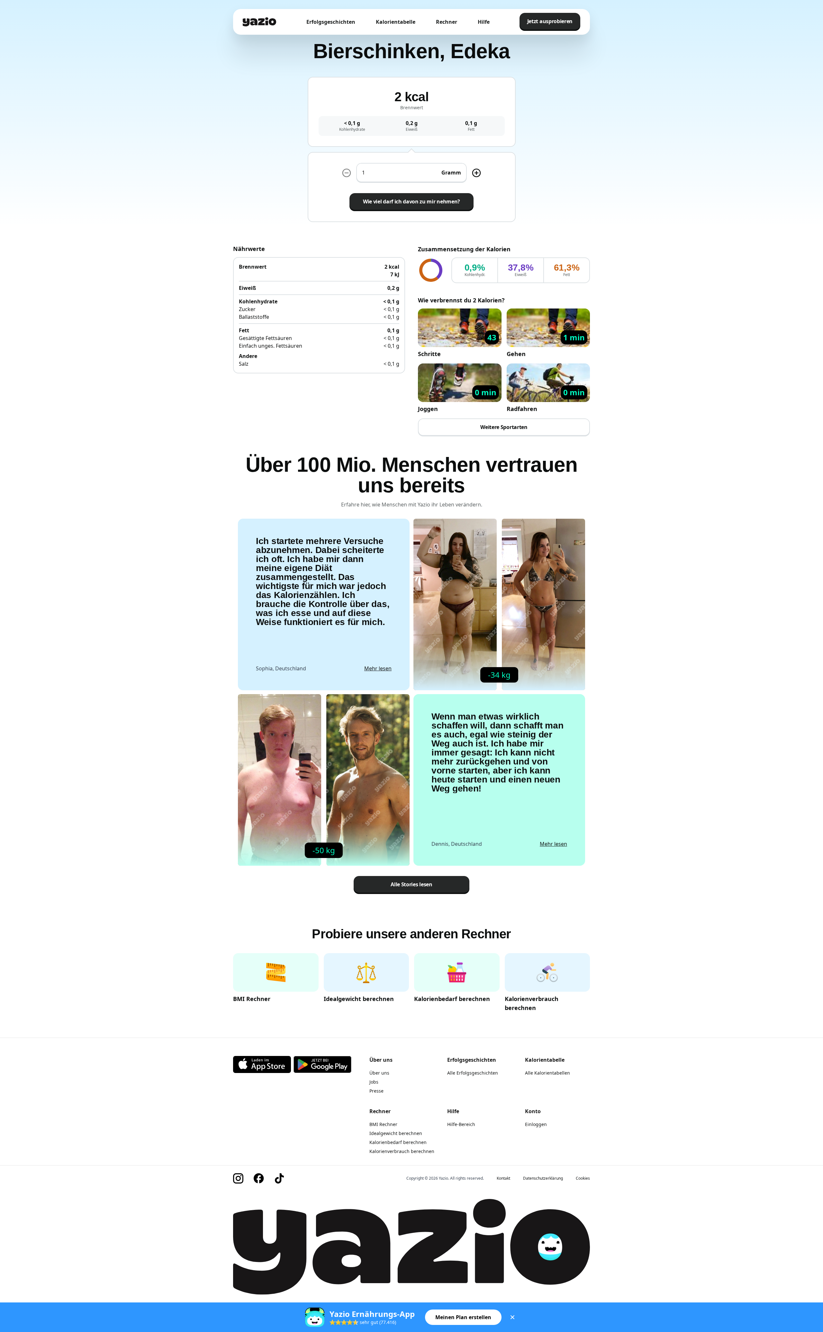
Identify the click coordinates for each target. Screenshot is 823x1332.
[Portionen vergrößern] (476, 173)
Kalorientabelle (395, 21)
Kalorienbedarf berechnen (398, 1142)
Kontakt (503, 1178)
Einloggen (536, 1124)
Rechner (446, 21)
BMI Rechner (383, 1124)
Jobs (373, 1082)
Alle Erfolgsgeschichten (472, 1073)
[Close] (512, 1317)
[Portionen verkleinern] (346, 173)
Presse (376, 1091)
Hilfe (484, 21)
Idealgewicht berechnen (395, 1133)
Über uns (379, 1073)
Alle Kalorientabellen (547, 1073)
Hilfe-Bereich (461, 1124)
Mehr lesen (378, 668)
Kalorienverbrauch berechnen (401, 1151)
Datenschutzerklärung (543, 1178)
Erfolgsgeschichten (330, 21)
